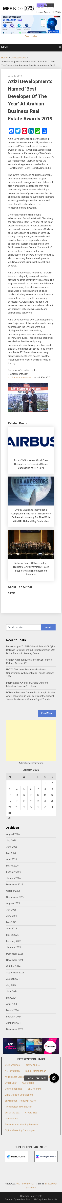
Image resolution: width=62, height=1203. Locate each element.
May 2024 (11, 997)
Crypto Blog (31, 1112)
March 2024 (12, 1010)
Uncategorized (18, 57)
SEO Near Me (34, 1088)
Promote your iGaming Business (21, 1124)
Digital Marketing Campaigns (20, 1130)
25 (17, 807)
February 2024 (13, 1016)
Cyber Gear (11, 1083)
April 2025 (11, 928)
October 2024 (13, 966)
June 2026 (11, 846)
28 (38, 807)
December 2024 (14, 953)
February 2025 (13, 941)
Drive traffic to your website (19, 1094)
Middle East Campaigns (17, 1077)
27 (31, 807)
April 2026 (11, 859)
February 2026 (13, 872)
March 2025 (12, 935)
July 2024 (11, 985)
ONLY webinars (13, 1065)
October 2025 (13, 891)
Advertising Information (31, 763)
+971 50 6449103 (25, 1183)
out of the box (12, 1112)
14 (38, 795)
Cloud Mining (11, 1118)
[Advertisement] (31, 740)
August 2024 (13, 979)
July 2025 (11, 909)
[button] (54, 1078)
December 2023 (14, 1029)
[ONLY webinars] (45, 6)
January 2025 (13, 947)
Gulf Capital (28, 1083)
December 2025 (14, 884)
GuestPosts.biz (49, 1199)
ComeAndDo (33, 1065)
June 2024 (11, 991)
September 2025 (15, 897)
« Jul (8, 818)
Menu (4, 47)
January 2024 (13, 1023)
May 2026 (11, 853)
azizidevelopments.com (20, 377)
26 (24, 807)
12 (24, 795)
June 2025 (11, 916)
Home (4, 57)
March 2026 (12, 865)
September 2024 (15, 972)
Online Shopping (13, 1088)
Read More (47, 713)
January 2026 (13, 878)
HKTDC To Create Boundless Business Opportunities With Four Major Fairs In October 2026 (30, 673)
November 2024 (14, 960)
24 (9, 807)
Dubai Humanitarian (35, 1071)
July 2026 (11, 840)
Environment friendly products (21, 1100)
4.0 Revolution (12, 1071)
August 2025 (13, 903)
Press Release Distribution (18, 1106)
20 (31, 801)
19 (24, 801)
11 (17, 795)
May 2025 (11, 922)
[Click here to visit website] (31, 24)
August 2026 (13, 834)
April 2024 (11, 1004)
